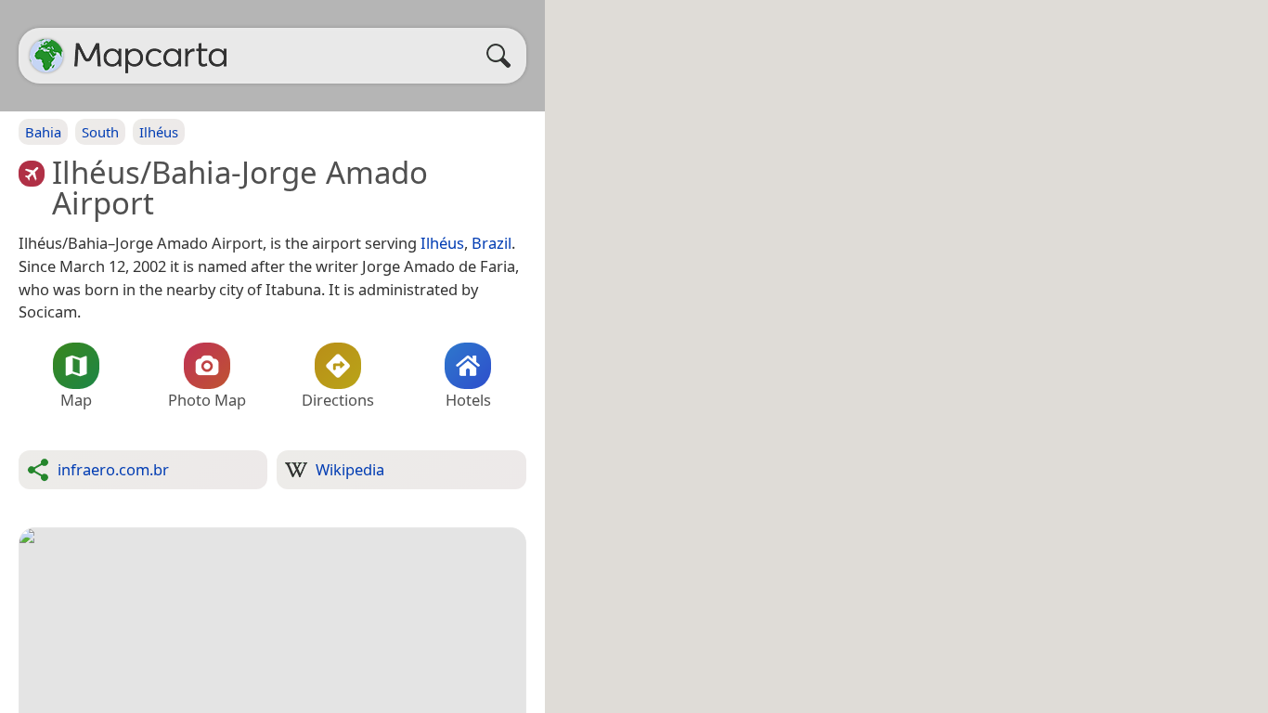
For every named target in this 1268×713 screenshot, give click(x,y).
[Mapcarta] (46, 55)
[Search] (503, 56)
